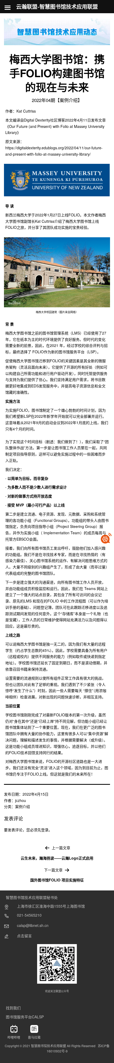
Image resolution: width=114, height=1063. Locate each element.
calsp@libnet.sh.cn (33, 925)
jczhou (20, 800)
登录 (45, 829)
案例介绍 (22, 806)
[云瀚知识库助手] (106, 538)
